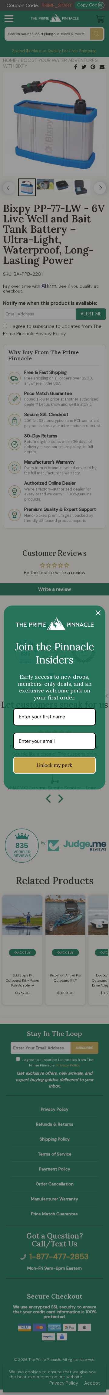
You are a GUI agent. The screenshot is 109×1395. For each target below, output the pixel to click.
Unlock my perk (54, 765)
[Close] (98, 613)
